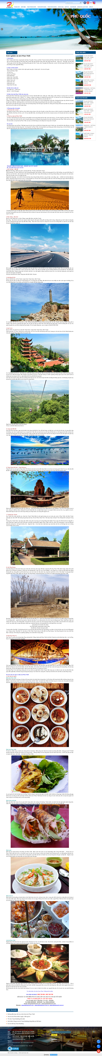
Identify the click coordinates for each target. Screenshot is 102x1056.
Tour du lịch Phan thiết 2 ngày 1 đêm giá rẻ (19, 1016)
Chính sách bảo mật (23, 1052)
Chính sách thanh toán (43, 1031)
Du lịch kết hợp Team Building (16, 1023)
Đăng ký (54, 1035)
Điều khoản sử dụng (12, 1052)
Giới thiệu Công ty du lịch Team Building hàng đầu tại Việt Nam (24, 1021)
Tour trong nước (31, 6)
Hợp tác (67, 6)
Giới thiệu (23, 6)
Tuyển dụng (41, 1033)
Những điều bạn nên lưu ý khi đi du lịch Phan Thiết (21, 1014)
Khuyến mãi (73, 6)
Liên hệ (91, 6)
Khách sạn (60, 6)
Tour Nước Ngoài (41, 6)
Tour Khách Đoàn (52, 6)
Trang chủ (17, 6)
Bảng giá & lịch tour (82, 6)
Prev (2, 29)
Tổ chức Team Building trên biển (16, 1019)
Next (100, 29)
